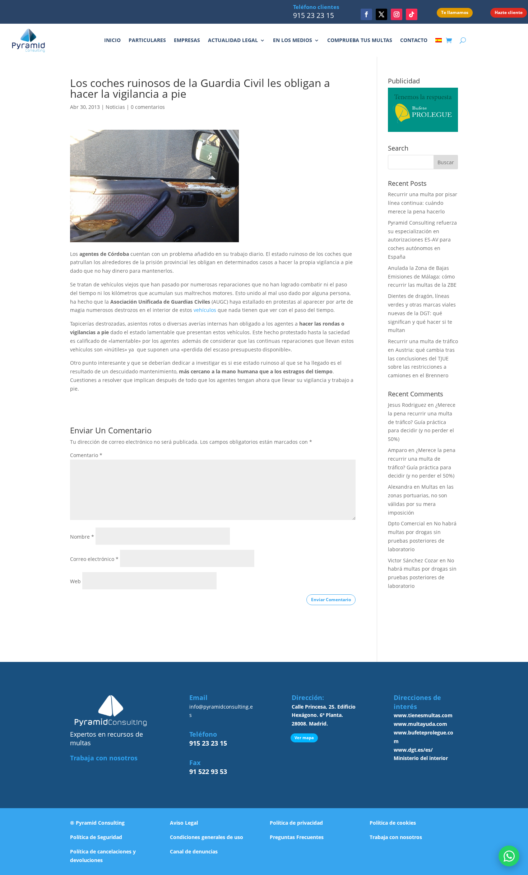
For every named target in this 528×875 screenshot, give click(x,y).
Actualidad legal (233, 40)
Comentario (86, 455)
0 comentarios (148, 106)
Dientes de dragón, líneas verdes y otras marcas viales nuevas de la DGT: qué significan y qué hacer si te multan (422, 313)
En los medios (292, 40)
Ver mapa (304, 737)
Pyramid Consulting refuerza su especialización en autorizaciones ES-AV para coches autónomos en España (422, 239)
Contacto (413, 40)
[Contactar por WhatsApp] (509, 856)
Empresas (187, 40)
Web (75, 581)
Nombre (82, 536)
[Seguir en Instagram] (396, 14)
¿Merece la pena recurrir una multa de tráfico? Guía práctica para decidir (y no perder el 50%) (421, 421)
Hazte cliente (509, 12)
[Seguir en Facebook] (366, 14)
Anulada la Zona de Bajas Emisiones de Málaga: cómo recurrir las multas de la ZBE (422, 276)
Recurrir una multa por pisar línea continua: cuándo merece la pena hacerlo (422, 203)
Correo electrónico (94, 559)
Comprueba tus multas (359, 40)
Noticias (115, 106)
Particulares (147, 40)
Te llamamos (454, 12)
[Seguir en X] (381, 14)
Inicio (112, 40)
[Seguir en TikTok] (411, 14)
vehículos (205, 310)
